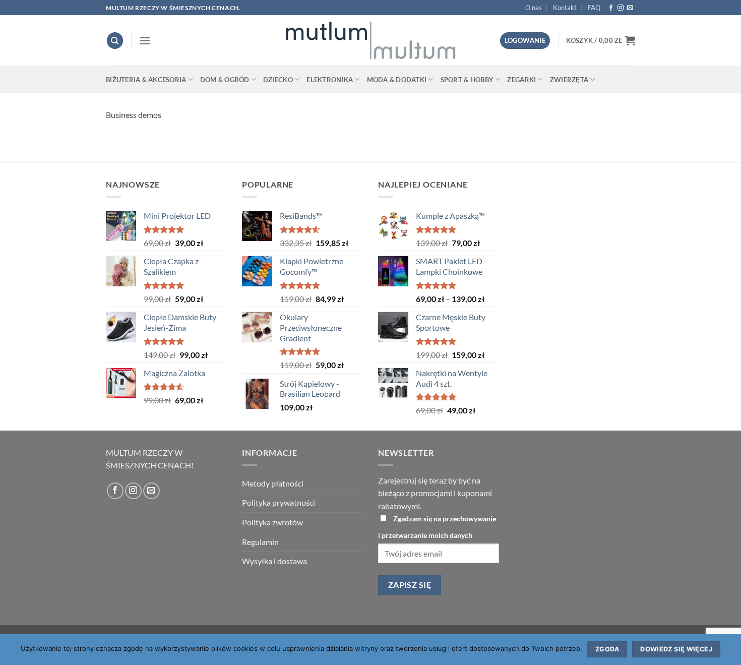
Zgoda (607, 649)
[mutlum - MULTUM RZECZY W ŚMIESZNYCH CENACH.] (370, 40)
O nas (533, 8)
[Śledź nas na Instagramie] (621, 8)
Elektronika (329, 80)
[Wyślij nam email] (630, 8)
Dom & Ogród (225, 80)
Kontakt (565, 8)
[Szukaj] (115, 40)
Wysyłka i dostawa (274, 561)
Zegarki (521, 80)
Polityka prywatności (278, 502)
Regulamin (260, 542)
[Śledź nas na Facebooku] (611, 8)
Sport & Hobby (467, 80)
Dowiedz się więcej (676, 649)
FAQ (594, 8)
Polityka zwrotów (272, 522)
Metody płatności (272, 483)
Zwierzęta (569, 80)
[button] (145, 40)
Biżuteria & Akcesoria (146, 80)
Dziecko (278, 80)
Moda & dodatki (397, 80)
